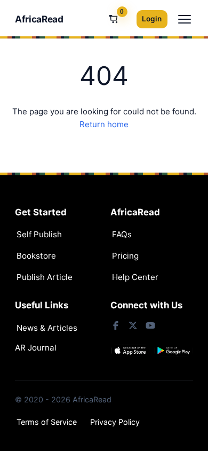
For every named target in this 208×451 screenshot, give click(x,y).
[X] (132, 325)
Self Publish (39, 234)
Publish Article (45, 277)
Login (152, 18)
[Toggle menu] (184, 19)
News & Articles (47, 328)
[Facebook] (115, 325)
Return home (104, 124)
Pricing (125, 256)
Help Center (135, 277)
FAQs (122, 234)
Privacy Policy (115, 421)
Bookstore (36, 256)
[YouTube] (150, 325)
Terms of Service (47, 421)
